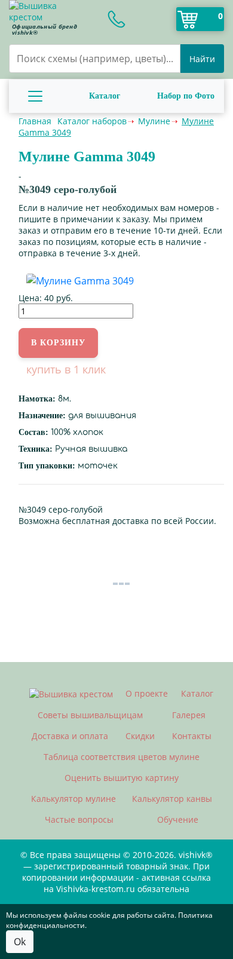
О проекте (146, 693)
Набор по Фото (185, 95)
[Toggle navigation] (35, 96)
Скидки (140, 736)
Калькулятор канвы (172, 798)
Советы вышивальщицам (90, 715)
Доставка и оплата (70, 736)
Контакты (191, 736)
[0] (187, 18)
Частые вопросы (79, 819)
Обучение (177, 819)
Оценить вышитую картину (122, 777)
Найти (202, 59)
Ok (20, 941)
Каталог (104, 95)
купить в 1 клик (66, 369)
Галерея (189, 715)
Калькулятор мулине (73, 798)
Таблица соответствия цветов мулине (122, 756)
